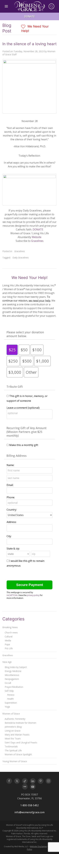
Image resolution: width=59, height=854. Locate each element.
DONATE (38, 229)
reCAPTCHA (12, 595)
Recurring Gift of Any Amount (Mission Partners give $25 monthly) (26, 431)
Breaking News (10, 627)
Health (10, 698)
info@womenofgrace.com (29, 812)
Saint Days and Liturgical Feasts (21, 742)
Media (8, 640)
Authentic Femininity (15, 718)
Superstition (11, 702)
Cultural (8, 636)
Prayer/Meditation (14, 686)
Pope (7, 644)
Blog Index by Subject (16, 667)
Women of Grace (11, 713)
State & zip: (13, 548)
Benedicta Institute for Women (20, 722)
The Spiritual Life (13, 750)
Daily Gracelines (20, 257)
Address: (12, 522)
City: (9, 536)
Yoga (7, 706)
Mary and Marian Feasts (17, 734)
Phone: (11, 497)
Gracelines (37, 241)
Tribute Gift (14, 386)
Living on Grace (12, 730)
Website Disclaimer (38, 846)
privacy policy (33, 595)
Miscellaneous (12, 675)
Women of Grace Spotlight (18, 754)
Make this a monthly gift (23, 445)
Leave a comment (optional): (23, 407)
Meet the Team (13, 738)
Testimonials (11, 746)
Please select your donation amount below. (25, 334)
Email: (10, 485)
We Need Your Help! (35, 28)
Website (36, 237)
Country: (12, 509)
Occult (8, 682)
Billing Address (16, 456)
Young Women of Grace (14, 761)
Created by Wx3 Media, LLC (16, 846)
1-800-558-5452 (29, 805)
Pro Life (9, 648)
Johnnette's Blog (13, 726)
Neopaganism (12, 678)
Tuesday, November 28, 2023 (29, 51)
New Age (7, 661)
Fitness (10, 694)
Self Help (9, 690)
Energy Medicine (13, 671)
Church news (11, 632)
